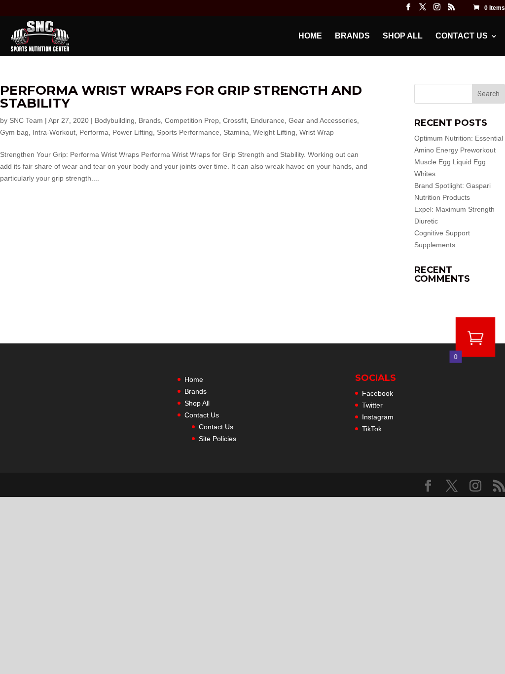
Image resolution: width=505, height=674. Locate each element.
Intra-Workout (54, 132)
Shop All (403, 36)
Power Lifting (132, 132)
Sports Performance (188, 132)
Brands (352, 36)
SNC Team (26, 120)
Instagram (378, 417)
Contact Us (461, 36)
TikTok (372, 429)
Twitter (372, 405)
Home (310, 36)
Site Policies (217, 439)
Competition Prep (192, 120)
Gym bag (14, 132)
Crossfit (235, 120)
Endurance (268, 120)
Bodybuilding (115, 120)
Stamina (236, 132)
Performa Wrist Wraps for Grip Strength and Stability (181, 96)
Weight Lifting (274, 132)
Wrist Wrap (316, 132)
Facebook (377, 393)
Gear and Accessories (323, 120)
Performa (93, 132)
